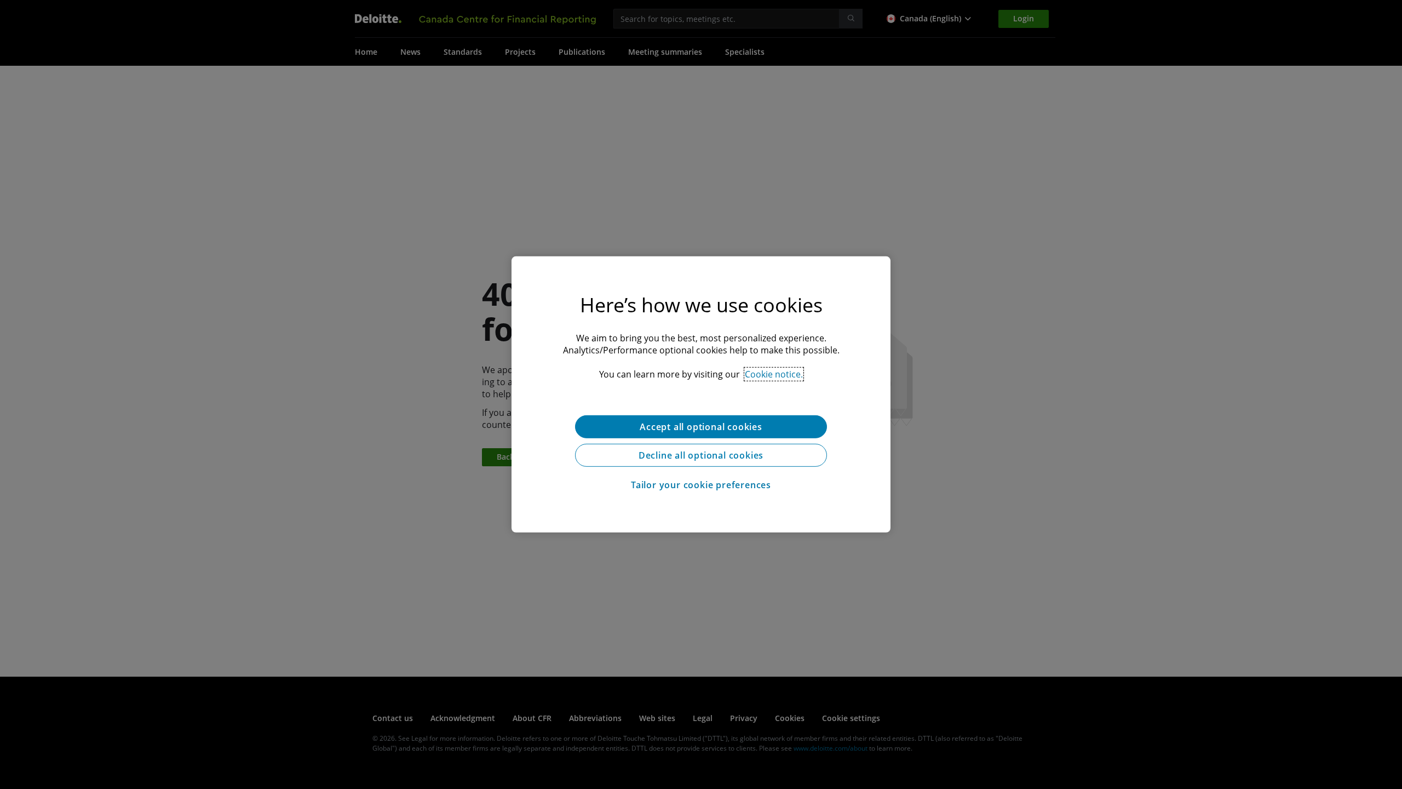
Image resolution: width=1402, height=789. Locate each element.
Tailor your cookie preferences (701, 485)
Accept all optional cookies (701, 427)
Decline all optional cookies (701, 455)
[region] (701, 394)
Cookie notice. (774, 374)
